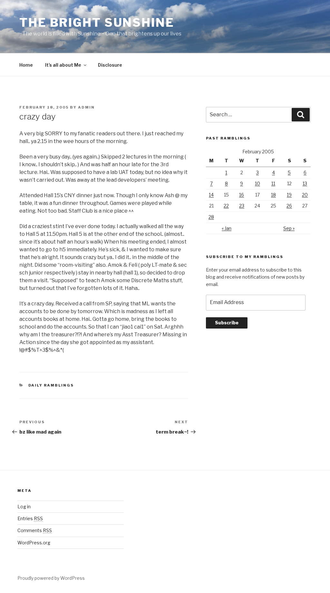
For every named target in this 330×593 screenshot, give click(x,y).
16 (241, 194)
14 (211, 194)
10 (257, 183)
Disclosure (110, 65)
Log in (24, 506)
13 (305, 183)
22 (226, 205)
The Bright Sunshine (96, 22)
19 (289, 194)
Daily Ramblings (51, 385)
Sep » (289, 228)
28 (211, 217)
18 (273, 194)
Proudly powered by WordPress (51, 578)
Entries (30, 518)
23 (241, 205)
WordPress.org (33, 542)
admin (86, 107)
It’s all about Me (63, 65)
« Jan (226, 228)
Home (26, 65)
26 (289, 205)
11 (273, 183)
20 (305, 194)
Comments (34, 530)
